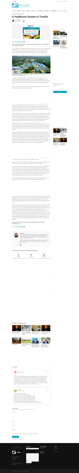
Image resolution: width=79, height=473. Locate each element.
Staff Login (58, 1)
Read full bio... (25, 242)
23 (28, 460)
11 (32, 457)
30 (28, 462)
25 (32, 460)
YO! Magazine (42, 448)
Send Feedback (65, 1)
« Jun (27, 464)
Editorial (19, 10)
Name (13, 421)
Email (61, 1)
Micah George (22, 233)
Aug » (29, 464)
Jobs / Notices (47, 10)
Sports (28, 10)
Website (13, 429)
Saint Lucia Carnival (39, 10)
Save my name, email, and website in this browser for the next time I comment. (25, 433)
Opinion (24, 10)
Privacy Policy (42, 453)
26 (34, 460)
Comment (14, 411)
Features (33, 10)
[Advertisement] (50, 5)
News (14, 10)
